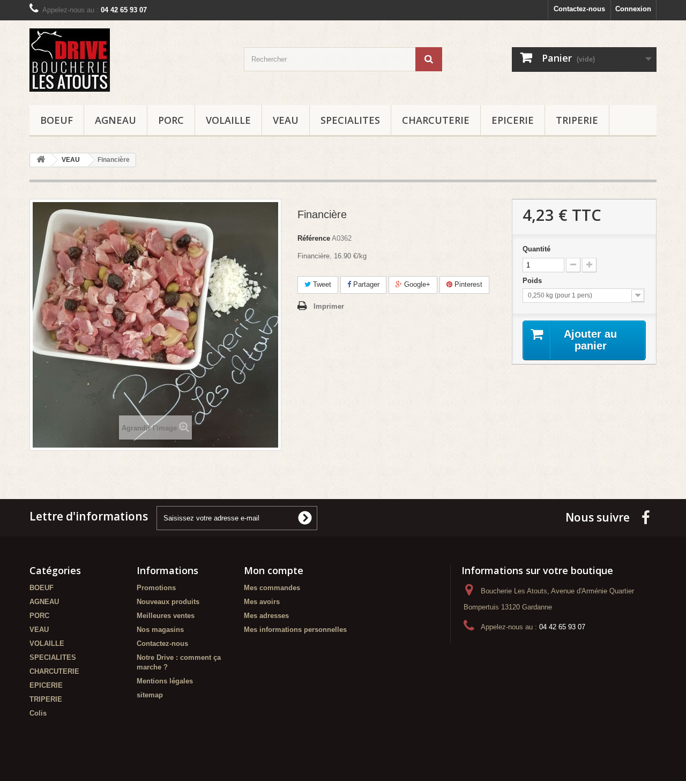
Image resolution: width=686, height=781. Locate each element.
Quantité (536, 249)
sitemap (150, 695)
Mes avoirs (262, 602)
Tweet (321, 284)
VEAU (286, 120)
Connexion (633, 9)
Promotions (156, 588)
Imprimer (329, 306)
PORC (171, 120)
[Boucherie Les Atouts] (128, 60)
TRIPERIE (577, 120)
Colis (38, 713)
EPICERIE (512, 120)
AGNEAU (115, 120)
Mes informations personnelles (295, 630)
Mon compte (273, 570)
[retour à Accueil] (41, 160)
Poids (533, 281)
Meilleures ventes (166, 616)
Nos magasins (160, 630)
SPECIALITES (350, 120)
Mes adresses (266, 616)
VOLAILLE (228, 120)
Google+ (416, 284)
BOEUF (56, 120)
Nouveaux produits (168, 602)
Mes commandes (272, 588)
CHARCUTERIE (435, 120)
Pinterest (467, 284)
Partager (365, 284)
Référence (313, 238)
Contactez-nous (579, 9)
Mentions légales (165, 681)
